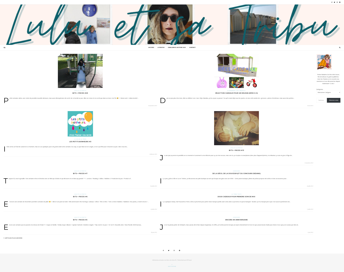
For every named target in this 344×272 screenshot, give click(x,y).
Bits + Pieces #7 (80, 173)
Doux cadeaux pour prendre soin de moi (236, 197)
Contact (192, 47)
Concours (236, 171)
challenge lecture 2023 (177, 47)
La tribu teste (236, 194)
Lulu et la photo (80, 90)
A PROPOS (161, 47)
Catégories (319, 89)
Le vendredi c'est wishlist (236, 90)
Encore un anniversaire (236, 220)
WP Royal (188, 260)
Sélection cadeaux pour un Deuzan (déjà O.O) (236, 93)
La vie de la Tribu (80, 139)
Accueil (151, 47)
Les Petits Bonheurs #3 (80, 142)
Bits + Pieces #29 (80, 93)
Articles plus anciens (13, 238)
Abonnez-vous (333, 100)
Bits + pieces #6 (80, 197)
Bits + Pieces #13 (236, 150)
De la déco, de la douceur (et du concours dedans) (236, 173)
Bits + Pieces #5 (80, 220)
